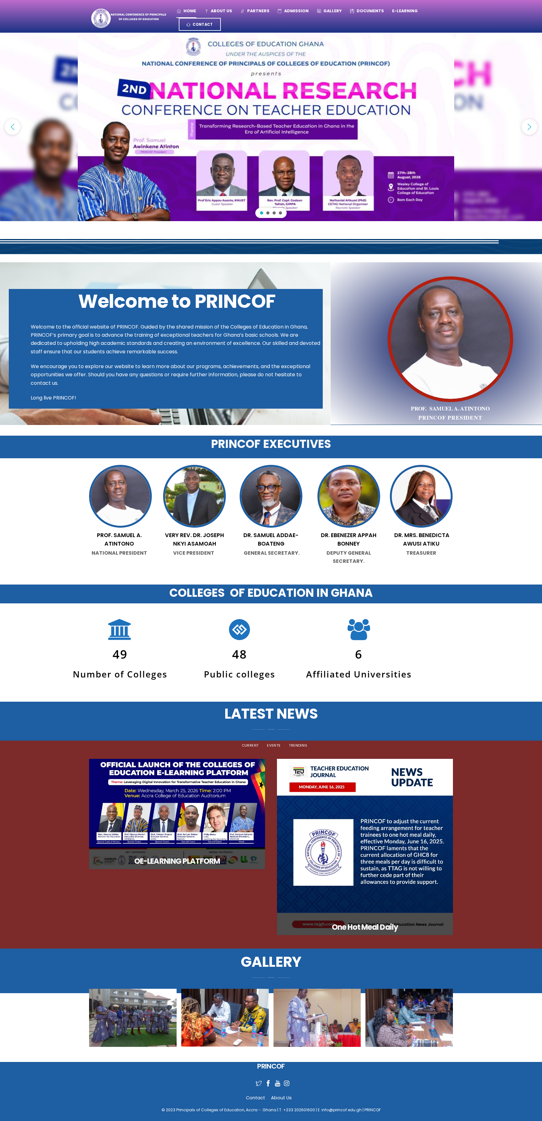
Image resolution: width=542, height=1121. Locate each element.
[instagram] (284, 1080)
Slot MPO (119, 567)
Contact (202, 24)
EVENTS (274, 745)
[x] (256, 1080)
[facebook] (265, 1080)
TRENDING (298, 745)
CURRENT (250, 745)
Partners (257, 11)
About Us (221, 11)
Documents (370, 11)
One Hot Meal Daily (365, 927)
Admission (296, 11)
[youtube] (275, 1080)
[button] (12, 127)
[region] (271, 127)
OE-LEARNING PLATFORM (177, 861)
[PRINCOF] (128, 18)
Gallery (332, 11)
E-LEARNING (405, 11)
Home (189, 11)
